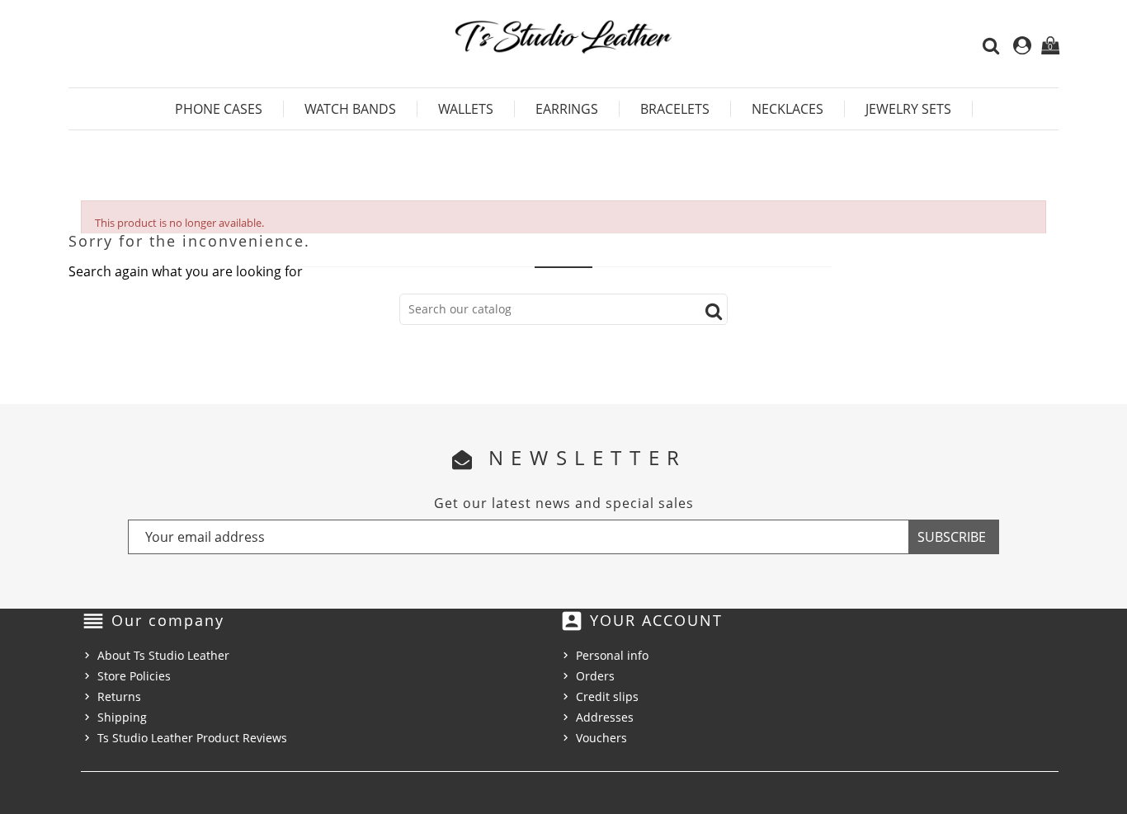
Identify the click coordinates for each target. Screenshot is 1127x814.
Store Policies (134, 676)
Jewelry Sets (908, 109)
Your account (656, 620)
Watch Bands (350, 109)
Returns (119, 696)
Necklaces (787, 109)
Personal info (612, 655)
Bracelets (675, 109)
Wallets (465, 109)
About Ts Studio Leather (163, 655)
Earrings (566, 109)
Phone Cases (218, 109)
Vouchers (601, 738)
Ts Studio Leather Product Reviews (192, 738)
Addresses (605, 717)
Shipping (122, 717)
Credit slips (607, 696)
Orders (595, 676)
